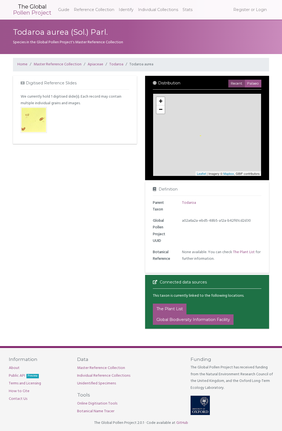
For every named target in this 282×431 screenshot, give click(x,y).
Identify (126, 9)
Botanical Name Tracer (95, 411)
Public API (23, 376)
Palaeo (253, 83)
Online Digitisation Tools (97, 403)
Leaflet (201, 173)
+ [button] (160, 101)
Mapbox (228, 173)
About (14, 368)
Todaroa (116, 64)
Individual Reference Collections (103, 376)
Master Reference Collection (58, 64)
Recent (236, 83)
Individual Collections (158, 9)
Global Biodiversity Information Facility (193, 319)
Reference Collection (94, 9)
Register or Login (250, 9)
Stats (187, 9)
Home (22, 64)
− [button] (160, 109)
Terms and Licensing (25, 383)
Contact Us (18, 399)
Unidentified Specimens (96, 383)
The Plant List (244, 252)
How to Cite (19, 391)
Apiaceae (95, 64)
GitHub (182, 423)
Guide (63, 9)
